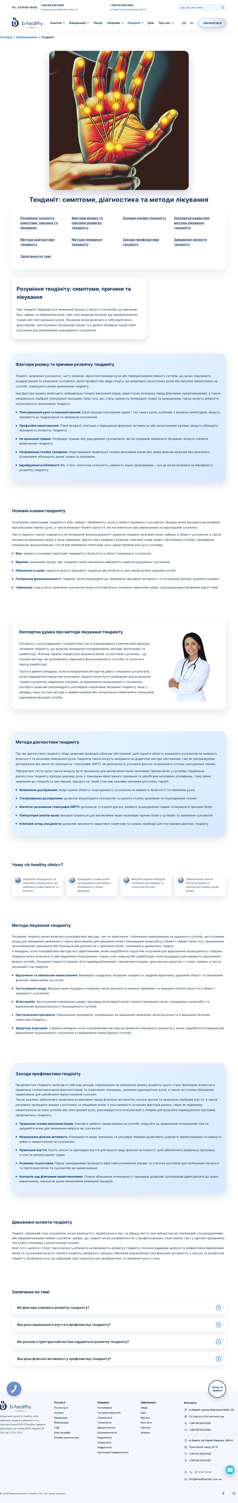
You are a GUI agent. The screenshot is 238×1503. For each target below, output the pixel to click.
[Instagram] (234, 1493)
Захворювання (26, 37)
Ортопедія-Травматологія (112, 1452)
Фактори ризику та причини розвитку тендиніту (87, 223)
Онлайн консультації (66, 1437)
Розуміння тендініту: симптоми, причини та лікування (39, 223)
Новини (145, 1432)
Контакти (146, 1422)
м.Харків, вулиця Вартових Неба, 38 (59, 9)
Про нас (164, 23)
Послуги (134, 23)
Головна (6, 37)
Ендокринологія (107, 1432)
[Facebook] (223, 1493)
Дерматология (106, 1427)
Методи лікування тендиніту (87, 242)
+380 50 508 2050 (121, 5)
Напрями (113, 23)
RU (191, 23)
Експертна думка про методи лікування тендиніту (192, 223)
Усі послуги (61, 1407)
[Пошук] (222, 7)
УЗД (56, 1427)
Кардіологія (104, 1437)
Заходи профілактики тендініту (141, 242)
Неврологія (104, 1442)
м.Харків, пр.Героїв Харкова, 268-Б (128, 9)
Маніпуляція (61, 1422)
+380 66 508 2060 (52, 5)
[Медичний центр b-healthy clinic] (27, 23)
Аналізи (56, 23)
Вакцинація (77, 23)
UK (184, 23)
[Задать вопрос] (230, 1470)
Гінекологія (104, 1422)
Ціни (150, 23)
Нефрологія (104, 1447)
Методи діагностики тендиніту (37, 242)
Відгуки (145, 1417)
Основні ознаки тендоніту (144, 218)
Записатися (212, 23)
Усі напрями (104, 1407)
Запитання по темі (35, 256)
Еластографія (62, 1432)
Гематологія (104, 1417)
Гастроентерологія (108, 1412)
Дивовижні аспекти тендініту (190, 242)
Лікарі (97, 23)
